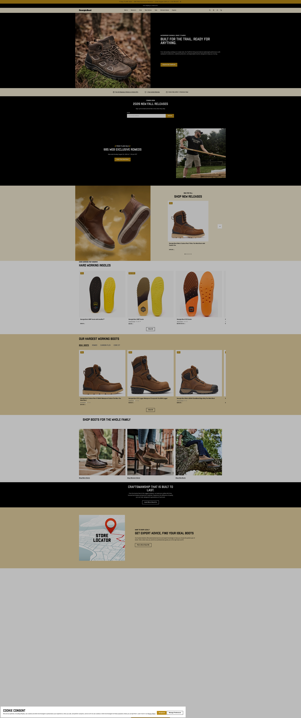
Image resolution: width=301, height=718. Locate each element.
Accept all (162, 712)
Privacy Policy (152, 714)
